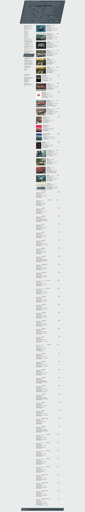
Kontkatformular (26, 75)
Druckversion (24, 509)
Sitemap (26, 509)
